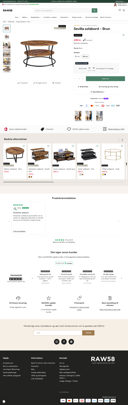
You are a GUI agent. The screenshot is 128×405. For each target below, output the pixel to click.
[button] (65, 10)
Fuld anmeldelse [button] (19, 231)
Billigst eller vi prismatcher (81, 43)
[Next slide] (118, 221)
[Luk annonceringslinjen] (126, 1)
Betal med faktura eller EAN (110, 310)
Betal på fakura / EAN (116, 129)
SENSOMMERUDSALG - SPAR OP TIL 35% (15, 1)
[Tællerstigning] (82, 78)
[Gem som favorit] (123, 35)
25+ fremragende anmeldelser (89, 25)
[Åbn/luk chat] (4, 401)
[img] (18, 205)
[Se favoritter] (120, 10)
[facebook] (64, 341)
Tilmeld (88, 333)
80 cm (85, 56)
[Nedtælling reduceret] (75, 78)
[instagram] (57, 341)
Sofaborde (11, 22)
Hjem (4, 22)
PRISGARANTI (120, 1)
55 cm (77, 56)
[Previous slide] (9, 221)
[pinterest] (71, 341)
